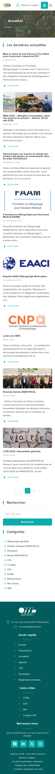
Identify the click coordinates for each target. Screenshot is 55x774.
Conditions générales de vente (28, 769)
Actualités (24, 656)
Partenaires (24, 674)
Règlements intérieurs (30, 680)
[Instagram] (40, 744)
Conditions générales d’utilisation (27, 762)
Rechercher (27, 522)
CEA (25, 704)
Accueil (7, 27)
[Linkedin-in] (23, 744)
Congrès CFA (30, 715)
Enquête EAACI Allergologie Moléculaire (25, 276)
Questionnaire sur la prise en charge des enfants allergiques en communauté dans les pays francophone (26, 156)
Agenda (23, 662)
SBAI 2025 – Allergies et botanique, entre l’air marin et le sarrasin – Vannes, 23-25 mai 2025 (26, 118)
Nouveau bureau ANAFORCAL (19, 392)
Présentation (25, 650)
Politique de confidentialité (27, 765)
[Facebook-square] (14, 744)
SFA (25, 709)
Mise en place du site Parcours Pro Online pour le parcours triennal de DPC (26, 55)
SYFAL (26, 698)
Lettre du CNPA (11, 336)
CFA (21, 668)
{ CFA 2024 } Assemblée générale (22, 451)
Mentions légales (27, 758)
